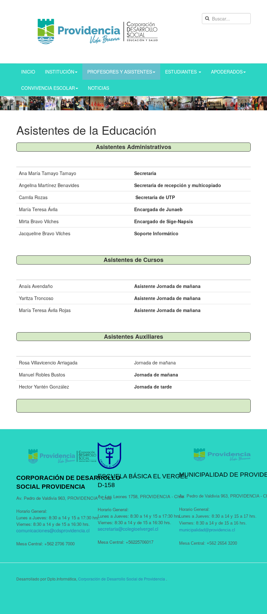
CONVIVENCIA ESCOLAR (48, 88)
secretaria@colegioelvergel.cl (128, 528)
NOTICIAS (98, 88)
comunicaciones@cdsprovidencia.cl (53, 530)
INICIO (28, 71)
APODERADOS (227, 71)
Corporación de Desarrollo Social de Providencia (121, 578)
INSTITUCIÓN (59, 71)
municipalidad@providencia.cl (207, 529)
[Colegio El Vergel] (97, 32)
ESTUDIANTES (181, 71)
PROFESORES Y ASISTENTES (119, 71)
